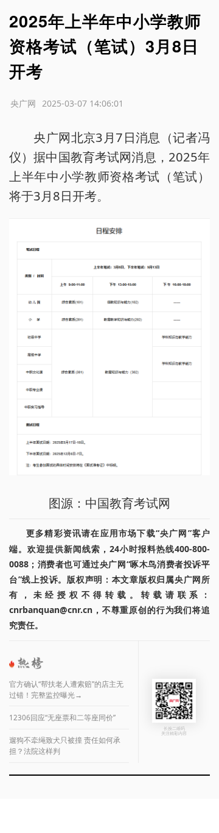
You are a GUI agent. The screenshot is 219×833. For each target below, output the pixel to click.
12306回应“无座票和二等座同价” (62, 717)
